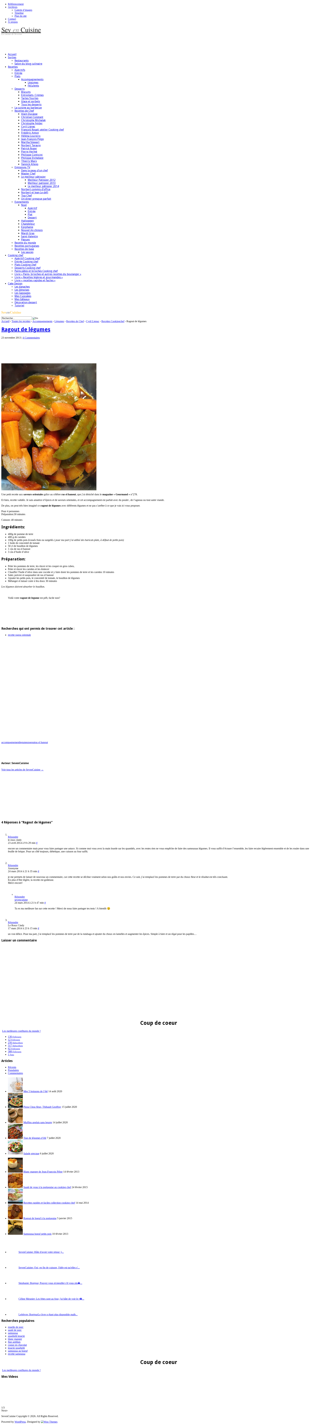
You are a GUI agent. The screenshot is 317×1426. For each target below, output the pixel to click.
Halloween (27, 220)
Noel (24, 205)
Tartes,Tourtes (29, 98)
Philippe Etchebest (32, 158)
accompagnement (10, 742)
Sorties (12, 57)
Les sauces (27, 252)
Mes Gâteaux (22, 299)
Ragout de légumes (25, 329)
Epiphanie (27, 227)
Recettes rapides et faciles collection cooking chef (49, 1202)
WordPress (20, 1421)
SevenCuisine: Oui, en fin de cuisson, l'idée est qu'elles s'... (49, 1267)
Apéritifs (20, 70)
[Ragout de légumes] (48, 489)
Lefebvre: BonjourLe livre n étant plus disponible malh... (48, 1314)
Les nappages (22, 293)
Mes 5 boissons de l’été (35, 1091)
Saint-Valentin (29, 236)
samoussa (13, 1333)
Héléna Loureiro (30, 136)
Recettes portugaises (27, 245)
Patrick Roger (29, 148)
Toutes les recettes (21, 321)
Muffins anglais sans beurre (37, 1122)
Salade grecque (31, 1153)
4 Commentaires (31, 337)
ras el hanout (41, 742)
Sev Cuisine (21, 29)
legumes (23, 742)
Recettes (13, 66)
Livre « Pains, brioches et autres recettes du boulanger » (48, 274)
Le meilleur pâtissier (33, 176)
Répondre (13, 836)
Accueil (12, 54)
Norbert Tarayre (31, 145)
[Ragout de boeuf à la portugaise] (15, 1218)
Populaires (13, 1070)
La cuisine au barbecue (28, 107)
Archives (12, 7)
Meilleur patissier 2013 (42, 183)
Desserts (20, 88)
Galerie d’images (23, 10)
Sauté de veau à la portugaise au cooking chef (47, 1187)
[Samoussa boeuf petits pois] (15, 1233)
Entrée (18, 73)
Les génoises (22, 289)
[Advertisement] (61, 42)
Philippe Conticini (32, 154)
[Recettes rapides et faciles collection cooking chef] (15, 1202)
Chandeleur (28, 223)
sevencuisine (21, 899)
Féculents (33, 85)
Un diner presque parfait (36, 198)
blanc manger (15, 1339)
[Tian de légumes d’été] (15, 1138)
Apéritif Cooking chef (27, 258)
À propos (13, 21)
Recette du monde (25, 242)
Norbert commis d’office (35, 189)
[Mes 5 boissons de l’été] (15, 1091)
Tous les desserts (31, 104)
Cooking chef (15, 255)
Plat (30, 214)
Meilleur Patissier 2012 (41, 180)
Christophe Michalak (33, 120)
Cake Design (15, 283)
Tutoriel (19, 305)
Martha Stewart (30, 142)
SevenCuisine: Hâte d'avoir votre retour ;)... (41, 1252)
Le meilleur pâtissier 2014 (43, 186)
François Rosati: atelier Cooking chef (42, 129)
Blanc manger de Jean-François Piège (43, 1171)
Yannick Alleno (29, 164)
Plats (17, 76)
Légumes (33, 82)
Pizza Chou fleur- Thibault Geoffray (42, 1106)
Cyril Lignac (28, 126)
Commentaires (15, 1073)
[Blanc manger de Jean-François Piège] (15, 1171)
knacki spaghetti (16, 1347)
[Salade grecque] (15, 1153)
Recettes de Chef (24, 110)
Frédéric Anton (30, 132)
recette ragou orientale (19, 634)
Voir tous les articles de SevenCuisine (22, 769)
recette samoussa (16, 1353)
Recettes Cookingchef (112, 321)
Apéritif (32, 208)
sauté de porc (15, 1330)
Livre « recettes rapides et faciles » (35, 280)
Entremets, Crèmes (32, 95)
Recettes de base (24, 249)
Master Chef (28, 173)
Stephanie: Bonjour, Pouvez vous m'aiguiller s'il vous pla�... (50, 1283)
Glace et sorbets (30, 101)
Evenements (22, 202)
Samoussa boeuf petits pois (37, 1233)
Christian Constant (32, 117)
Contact (12, 19)
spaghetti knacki (16, 1336)
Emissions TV (22, 167)
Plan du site (21, 16)
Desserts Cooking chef (28, 267)
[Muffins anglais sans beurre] (15, 1122)
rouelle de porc (15, 1327)
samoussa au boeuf (18, 1350)
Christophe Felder (32, 123)
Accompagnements (32, 79)
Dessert (32, 217)
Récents (12, 1067)
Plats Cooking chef (25, 264)
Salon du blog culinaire (28, 63)
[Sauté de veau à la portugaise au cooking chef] (15, 1187)
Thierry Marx (29, 161)
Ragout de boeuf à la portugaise (39, 1218)
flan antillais (14, 1342)
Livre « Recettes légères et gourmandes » (39, 277)
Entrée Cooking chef (26, 261)
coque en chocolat (17, 1345)
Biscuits (26, 92)
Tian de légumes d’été (34, 1138)
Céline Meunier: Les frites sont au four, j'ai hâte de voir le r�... (51, 1298)
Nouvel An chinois (32, 230)
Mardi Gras (27, 233)
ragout (31, 742)
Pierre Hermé (29, 151)
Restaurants (22, 60)
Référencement (16, 4)
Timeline (19, 13)
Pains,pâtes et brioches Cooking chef (36, 271)
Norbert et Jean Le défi (34, 192)
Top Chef (26, 195)
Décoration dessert (26, 302)
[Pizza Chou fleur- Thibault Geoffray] (15, 1106)
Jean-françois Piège (32, 139)
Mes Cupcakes (23, 296)
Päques (25, 239)
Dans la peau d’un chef (34, 170)
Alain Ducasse (29, 114)
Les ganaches (22, 286)
